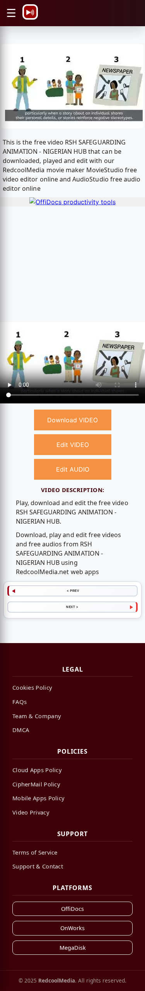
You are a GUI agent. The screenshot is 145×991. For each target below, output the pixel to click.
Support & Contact (37, 866)
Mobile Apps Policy (38, 798)
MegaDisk (73, 947)
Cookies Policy (32, 687)
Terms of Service (35, 852)
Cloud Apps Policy (37, 770)
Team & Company (36, 716)
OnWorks (72, 928)
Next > (72, 607)
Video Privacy (30, 812)
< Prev (73, 591)
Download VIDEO (72, 420)
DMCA (20, 730)
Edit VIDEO (72, 444)
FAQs (19, 701)
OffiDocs (72, 908)
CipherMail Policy (36, 784)
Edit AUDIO (72, 469)
